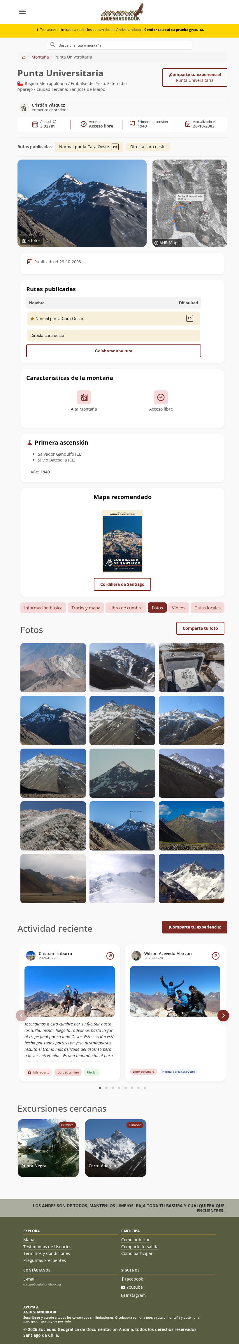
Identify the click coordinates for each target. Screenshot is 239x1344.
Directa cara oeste (148, 146)
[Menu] (56, 12)
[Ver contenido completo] (110, 956)
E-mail (29, 1279)
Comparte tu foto (200, 628)
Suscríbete (31, 1317)
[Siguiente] (223, 1015)
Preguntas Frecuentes (44, 1260)
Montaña (40, 57)
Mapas (29, 1239)
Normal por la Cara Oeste (84, 146)
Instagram (136, 1295)
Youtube (134, 1287)
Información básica (43, 608)
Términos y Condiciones (46, 1253)
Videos (178, 608)
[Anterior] (21, 1015)
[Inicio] (24, 57)
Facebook (134, 1279)
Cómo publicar (135, 1239)
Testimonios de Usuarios (47, 1246)
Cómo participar (137, 1253)
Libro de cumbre (126, 608)
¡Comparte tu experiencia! (195, 77)
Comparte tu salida (140, 1246)
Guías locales (207, 608)
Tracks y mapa (85, 608)
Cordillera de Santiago (122, 584)
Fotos (157, 608)
